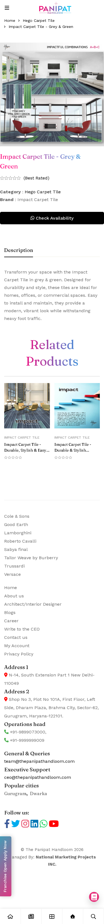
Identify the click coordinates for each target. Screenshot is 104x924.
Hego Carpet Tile (39, 20)
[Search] (93, 916)
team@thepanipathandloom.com (39, 761)
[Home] (10, 916)
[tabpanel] (52, 295)
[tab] (18, 250)
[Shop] (52, 916)
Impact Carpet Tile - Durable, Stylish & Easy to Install (25, 450)
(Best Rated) (36, 178)
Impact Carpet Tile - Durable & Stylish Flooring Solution (72, 450)
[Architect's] (72, 916)
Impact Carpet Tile (21, 437)
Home (9, 20)
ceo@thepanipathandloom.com (37, 777)
